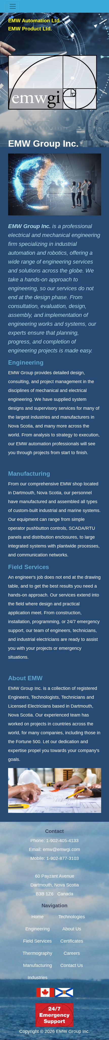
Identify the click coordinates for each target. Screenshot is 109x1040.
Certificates (71, 941)
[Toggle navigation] (13, 6)
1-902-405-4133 (62, 840)
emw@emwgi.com (61, 849)
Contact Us (71, 965)
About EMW (25, 678)
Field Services (28, 567)
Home (37, 916)
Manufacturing (29, 473)
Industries (37, 977)
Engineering (26, 362)
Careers (72, 953)
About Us (71, 928)
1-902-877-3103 (62, 858)
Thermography (37, 953)
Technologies (71, 916)
